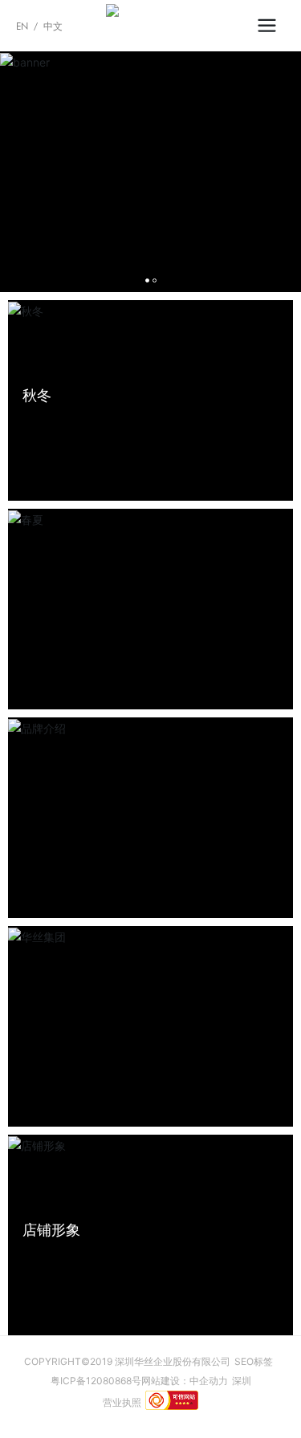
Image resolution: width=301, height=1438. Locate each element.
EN (22, 26)
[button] (147, 280)
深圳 (241, 1381)
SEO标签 (253, 1361)
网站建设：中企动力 (184, 1381)
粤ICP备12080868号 (96, 1381)
